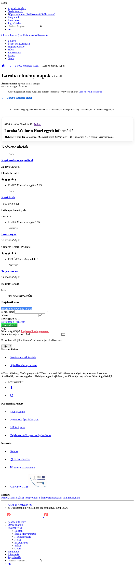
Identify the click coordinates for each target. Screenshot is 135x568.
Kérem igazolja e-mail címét (15, 334)
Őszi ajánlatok (15, 11)
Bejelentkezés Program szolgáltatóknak (30, 435)
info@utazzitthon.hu (24, 467)
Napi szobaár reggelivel (17, 160)
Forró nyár (8, 234)
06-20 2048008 (21, 459)
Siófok (11, 55)
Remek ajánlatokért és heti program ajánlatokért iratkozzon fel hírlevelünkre (40, 497)
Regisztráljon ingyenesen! (35, 331)
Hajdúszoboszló (16, 46)
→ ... (8, 65)
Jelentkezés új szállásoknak (24, 419)
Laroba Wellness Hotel (27, 65)
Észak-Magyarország (19, 43)
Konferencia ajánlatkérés (23, 357)
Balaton (12, 40)
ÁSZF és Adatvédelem (20, 504)
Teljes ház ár (9, 271)
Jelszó (4, 315)
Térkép (37, 124)
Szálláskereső (48, 14)
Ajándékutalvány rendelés (23, 365)
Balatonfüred (14, 52)
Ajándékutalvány (17, 8)
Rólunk (14, 451)
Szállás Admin (17, 411)
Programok (13, 17)
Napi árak (8, 197)
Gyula (11, 58)
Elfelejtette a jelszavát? (13, 321)
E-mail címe (7, 311)
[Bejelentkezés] (10, 29)
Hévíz (11, 49)
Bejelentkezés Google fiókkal (16, 308)
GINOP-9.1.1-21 (19, 486)
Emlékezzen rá (9, 318)
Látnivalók (13, 20)
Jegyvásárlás (14, 23)
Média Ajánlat (17, 427)
